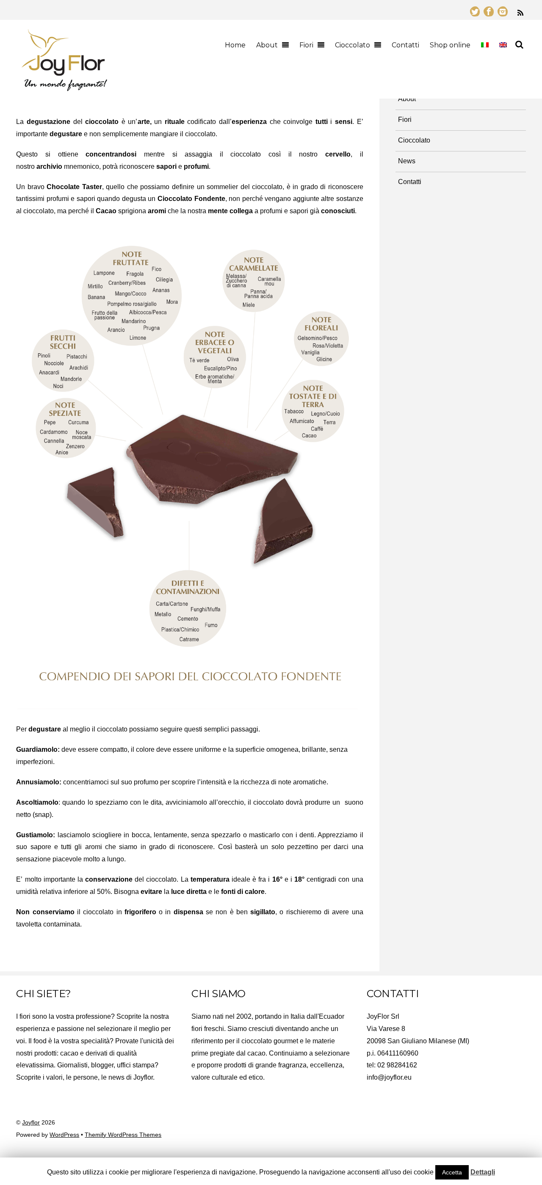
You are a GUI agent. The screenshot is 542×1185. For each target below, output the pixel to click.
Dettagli (482, 1172)
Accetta (452, 1172)
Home (235, 45)
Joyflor (31, 1122)
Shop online (450, 45)
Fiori (306, 45)
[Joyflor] (64, 87)
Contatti (405, 45)
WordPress (64, 1135)
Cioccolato (352, 45)
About (267, 45)
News (406, 161)
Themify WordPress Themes (123, 1135)
